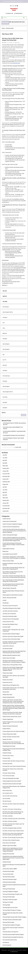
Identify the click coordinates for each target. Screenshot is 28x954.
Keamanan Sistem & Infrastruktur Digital (11, 639)
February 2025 (6, 500)
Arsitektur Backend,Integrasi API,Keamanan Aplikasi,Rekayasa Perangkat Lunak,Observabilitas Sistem (13, 545)
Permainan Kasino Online (8, 755)
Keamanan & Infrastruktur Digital (10, 616)
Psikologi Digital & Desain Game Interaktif (12, 781)
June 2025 (5, 489)
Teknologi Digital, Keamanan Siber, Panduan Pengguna (14, 917)
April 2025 (5, 495)
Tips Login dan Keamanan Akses (10, 939)
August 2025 (5, 484)
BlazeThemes (15, 951)
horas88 (4, 600)
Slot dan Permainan (7, 801)
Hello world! (18, 447)
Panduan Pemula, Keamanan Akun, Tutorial (12, 716)
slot (3, 322)
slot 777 (4, 359)
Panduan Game (6, 691)
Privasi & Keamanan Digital (8, 775)
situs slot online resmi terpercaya (10, 795)
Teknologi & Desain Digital (8, 871)
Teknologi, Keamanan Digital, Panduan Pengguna (13, 934)
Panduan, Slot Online (7, 739)
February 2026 (6, 468)
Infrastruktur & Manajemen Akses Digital (11, 608)
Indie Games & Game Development (10, 605)
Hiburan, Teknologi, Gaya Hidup (9, 597)
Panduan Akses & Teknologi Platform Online (12, 664)
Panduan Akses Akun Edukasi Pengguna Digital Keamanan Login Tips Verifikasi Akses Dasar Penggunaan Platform (13, 669)
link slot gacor (6, 306)
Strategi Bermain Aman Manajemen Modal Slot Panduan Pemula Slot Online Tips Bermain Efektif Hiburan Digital (13, 858)
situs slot (5, 365)
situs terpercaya (6, 375)
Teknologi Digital (6, 904)
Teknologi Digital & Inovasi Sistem (10, 907)
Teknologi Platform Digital (8, 922)
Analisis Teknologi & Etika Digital (10, 535)
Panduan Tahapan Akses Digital (9, 734)
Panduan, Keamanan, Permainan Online (11, 736)
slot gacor (5, 338)
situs (4, 328)
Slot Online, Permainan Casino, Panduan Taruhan (13, 830)
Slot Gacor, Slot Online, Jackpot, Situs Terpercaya (13, 803)
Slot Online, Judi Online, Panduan (10, 821)
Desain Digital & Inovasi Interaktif (10, 554)
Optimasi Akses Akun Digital (9, 658)
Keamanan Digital (6, 627)
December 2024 (6, 505)
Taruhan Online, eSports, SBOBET (10, 868)
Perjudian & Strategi (7, 752)
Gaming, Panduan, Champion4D (9, 588)
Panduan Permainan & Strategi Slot (10, 726)
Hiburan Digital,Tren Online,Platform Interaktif (12, 595)
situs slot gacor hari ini (8, 312)
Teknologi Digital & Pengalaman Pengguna (12, 910)
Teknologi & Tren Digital (8, 902)
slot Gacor (5, 317)
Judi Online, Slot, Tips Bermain (9, 613)
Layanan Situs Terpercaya (8, 645)
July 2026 (5, 455)
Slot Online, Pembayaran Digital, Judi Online (12, 828)
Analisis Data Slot (6, 518)
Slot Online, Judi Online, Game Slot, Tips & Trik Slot (14, 818)
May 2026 (5, 460)
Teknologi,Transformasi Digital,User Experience (13, 937)
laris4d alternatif (16, 63)
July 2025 (5, 487)
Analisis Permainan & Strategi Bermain (11, 526)
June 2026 (5, 457)
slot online (5, 397)
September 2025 (6, 481)
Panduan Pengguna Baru (8, 719)
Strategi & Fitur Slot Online (8, 853)
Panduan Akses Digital (7, 673)
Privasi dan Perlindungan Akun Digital (11, 778)
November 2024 (6, 508)
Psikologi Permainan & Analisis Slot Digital (12, 783)
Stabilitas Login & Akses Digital (9, 845)
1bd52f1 (4, 42)
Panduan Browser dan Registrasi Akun (11, 685)
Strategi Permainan (7, 862)
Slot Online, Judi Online (8, 816)
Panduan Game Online (7, 694)
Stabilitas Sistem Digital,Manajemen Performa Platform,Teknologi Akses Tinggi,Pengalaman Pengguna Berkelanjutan (13, 850)
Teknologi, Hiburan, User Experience (10, 931)
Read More (4, 285)
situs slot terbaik (6, 798)
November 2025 (6, 476)
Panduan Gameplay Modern (9, 697)
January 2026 (5, 471)
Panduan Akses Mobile (8, 679)
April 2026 (5, 463)
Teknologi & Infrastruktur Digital (9, 879)
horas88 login (6, 603)
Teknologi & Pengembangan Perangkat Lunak (12, 894)
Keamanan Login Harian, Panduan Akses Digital (13, 636)
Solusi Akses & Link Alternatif (9, 842)
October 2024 (5, 511)
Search (3, 412)
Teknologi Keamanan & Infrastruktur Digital (12, 919)
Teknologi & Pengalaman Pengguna (10, 891)
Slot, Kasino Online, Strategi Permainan (11, 840)
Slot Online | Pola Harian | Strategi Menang (12, 809)
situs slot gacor (6, 344)
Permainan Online (6, 758)
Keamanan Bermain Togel (8, 621)
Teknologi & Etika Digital (8, 874)
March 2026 (5, 465)
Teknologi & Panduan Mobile (9, 888)
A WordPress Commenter (8, 447)
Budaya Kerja (5, 551)
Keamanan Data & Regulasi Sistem (10, 624)
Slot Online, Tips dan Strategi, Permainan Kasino (13, 837)
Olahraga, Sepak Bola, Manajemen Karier (11, 655)
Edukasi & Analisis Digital (8, 560)
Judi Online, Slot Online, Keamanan (10, 611)
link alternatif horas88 (7, 648)
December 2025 (6, 473)
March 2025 (5, 497)
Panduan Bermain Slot (7, 682)
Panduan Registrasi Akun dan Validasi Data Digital (13, 731)
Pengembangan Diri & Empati (9, 746)
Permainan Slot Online (7, 763)
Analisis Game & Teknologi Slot (9, 521)
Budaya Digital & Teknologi (8, 548)
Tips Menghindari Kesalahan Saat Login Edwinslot (14, 1)
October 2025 (5, 479)
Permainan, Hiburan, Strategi (9, 773)
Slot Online (5, 806)
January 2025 (5, 503)
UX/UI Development (7, 945)
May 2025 (5, 492)
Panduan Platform (6, 728)
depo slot (5, 333)
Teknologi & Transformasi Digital (10, 899)
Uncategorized (6, 942)
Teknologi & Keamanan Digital (9, 882)
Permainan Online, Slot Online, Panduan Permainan (14, 761)
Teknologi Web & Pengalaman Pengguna (11, 925)
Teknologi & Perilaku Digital (9, 896)
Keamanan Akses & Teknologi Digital (11, 619)
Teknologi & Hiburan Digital (9, 876)
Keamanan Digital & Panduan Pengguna (11, 633)
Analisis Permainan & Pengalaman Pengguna (12, 524)
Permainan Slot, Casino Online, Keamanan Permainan (14, 766)
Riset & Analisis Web (7, 790)
